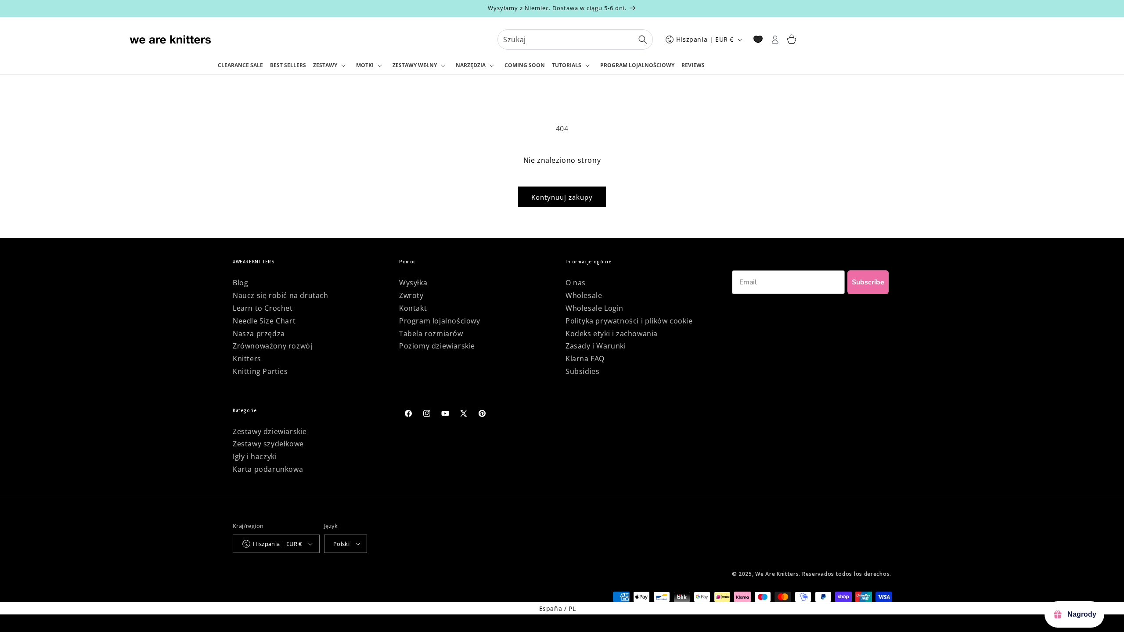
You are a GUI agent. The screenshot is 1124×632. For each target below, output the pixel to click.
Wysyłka (413, 282)
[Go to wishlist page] (758, 39)
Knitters (247, 358)
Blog (240, 282)
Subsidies (582, 371)
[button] (331, 65)
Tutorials (566, 65)
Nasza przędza (259, 333)
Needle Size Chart (264, 321)
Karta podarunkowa (268, 469)
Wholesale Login (594, 308)
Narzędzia (471, 65)
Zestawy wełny (415, 65)
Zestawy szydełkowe (268, 444)
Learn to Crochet (263, 308)
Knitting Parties (260, 371)
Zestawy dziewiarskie (270, 431)
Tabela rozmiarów (431, 333)
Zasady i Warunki (596, 346)
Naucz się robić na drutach (280, 295)
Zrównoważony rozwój (272, 346)
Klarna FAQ (585, 358)
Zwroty (411, 295)
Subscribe (868, 282)
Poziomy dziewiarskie (437, 346)
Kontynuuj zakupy (562, 197)
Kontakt (413, 308)
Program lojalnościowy (439, 321)
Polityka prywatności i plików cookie (629, 321)
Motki (365, 65)
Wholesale (584, 295)
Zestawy (325, 65)
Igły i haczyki (255, 456)
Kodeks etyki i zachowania (612, 333)
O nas (576, 282)
